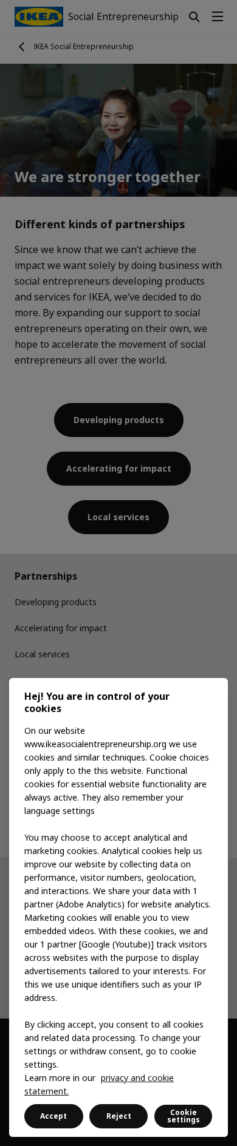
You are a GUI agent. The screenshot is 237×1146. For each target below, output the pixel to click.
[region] (118, 907)
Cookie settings (183, 1116)
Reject (118, 1116)
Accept (53, 1116)
